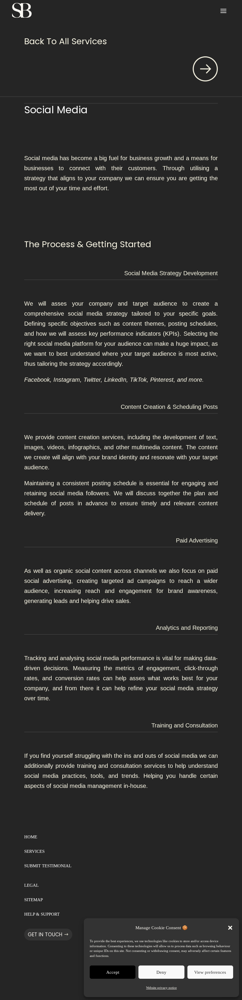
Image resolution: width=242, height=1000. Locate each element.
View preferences (210, 972)
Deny (161, 972)
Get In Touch (45, 934)
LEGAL (31, 885)
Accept (112, 972)
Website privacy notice (161, 987)
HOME (30, 837)
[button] (230, 928)
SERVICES (34, 851)
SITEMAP (33, 899)
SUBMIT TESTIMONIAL (47, 865)
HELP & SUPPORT (42, 914)
